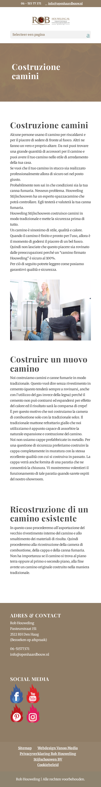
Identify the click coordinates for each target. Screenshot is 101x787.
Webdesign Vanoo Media (58, 748)
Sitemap (25, 748)
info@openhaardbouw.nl (29, 654)
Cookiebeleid (48, 765)
